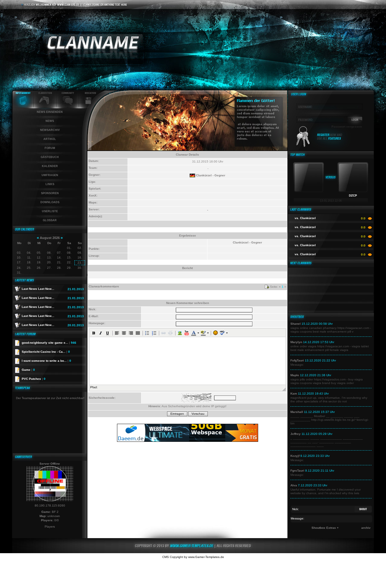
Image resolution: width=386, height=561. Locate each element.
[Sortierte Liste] (154, 333)
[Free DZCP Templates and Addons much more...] (193, 552)
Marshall (296, 412)
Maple (294, 375)
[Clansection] (45, 106)
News (50, 120)
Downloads (49, 202)
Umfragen (50, 175)
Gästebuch (50, 157)
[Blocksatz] (137, 333)
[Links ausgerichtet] (117, 333)
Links (50, 184)
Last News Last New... (38, 288)
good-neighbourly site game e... (49, 342)
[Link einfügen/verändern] (163, 333)
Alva (293, 485)
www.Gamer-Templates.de (206, 557)
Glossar (50, 220)
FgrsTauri (297, 470)
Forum (50, 148)
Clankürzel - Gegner (210, 175)
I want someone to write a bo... (46, 360)
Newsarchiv (50, 130)
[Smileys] (215, 333)
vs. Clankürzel (305, 218)
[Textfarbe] (193, 333)
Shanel (295, 323)
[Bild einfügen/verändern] (179, 333)
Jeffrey (295, 433)
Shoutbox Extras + (325, 527)
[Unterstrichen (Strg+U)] (107, 333)
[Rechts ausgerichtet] (131, 333)
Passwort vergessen (346, 126)
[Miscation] (88, 106)
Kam (293, 393)
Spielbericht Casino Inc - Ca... (46, 351)
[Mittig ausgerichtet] (124, 333)
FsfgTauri (297, 360)
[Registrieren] (330, 139)
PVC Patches (34, 378)
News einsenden (50, 111)
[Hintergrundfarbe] (203, 333)
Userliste (50, 211)
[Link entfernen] (170, 333)
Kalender (50, 166)
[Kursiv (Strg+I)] (100, 333)
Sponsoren (50, 193)
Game (28, 369)
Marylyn (296, 342)
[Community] (67, 106)
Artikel (49, 139)
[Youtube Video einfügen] (186, 333)
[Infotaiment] (23, 106)
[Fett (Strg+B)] (93, 333)
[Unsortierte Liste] (147, 333)
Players (50, 526)
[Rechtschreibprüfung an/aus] (222, 333)
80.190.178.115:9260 (50, 505)
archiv (366, 527)
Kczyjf (294, 455)
